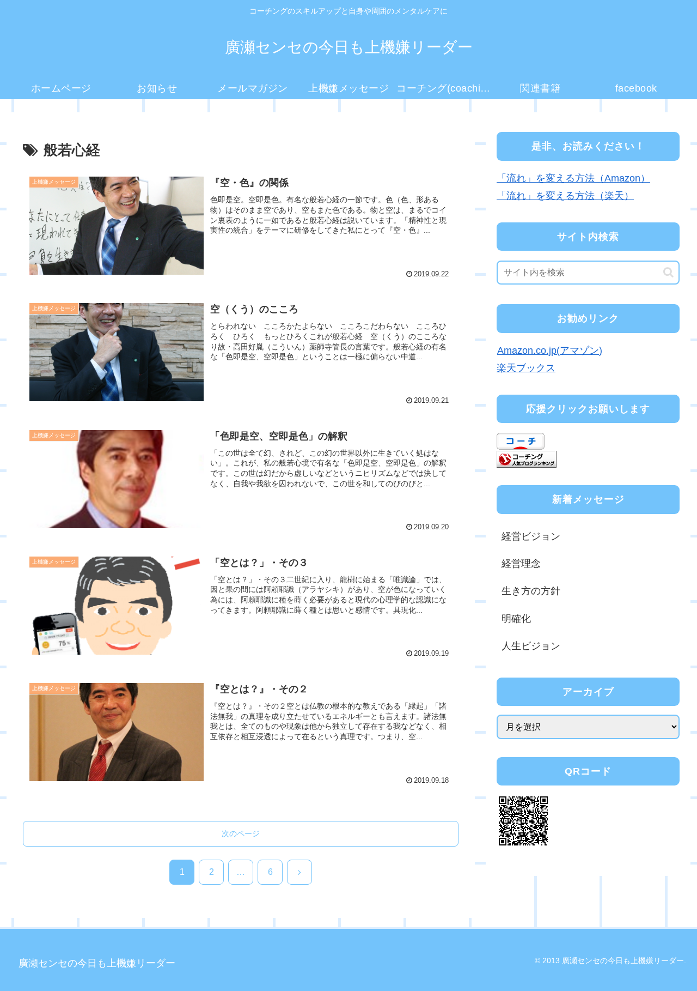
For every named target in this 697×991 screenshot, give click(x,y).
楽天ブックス (526, 367)
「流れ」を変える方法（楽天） (565, 195)
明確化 (516, 618)
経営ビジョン (531, 536)
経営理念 (521, 563)
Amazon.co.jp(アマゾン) (549, 350)
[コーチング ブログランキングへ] (527, 458)
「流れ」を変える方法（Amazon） (573, 178)
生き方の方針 (531, 590)
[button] (668, 272)
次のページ (241, 833)
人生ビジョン (531, 645)
